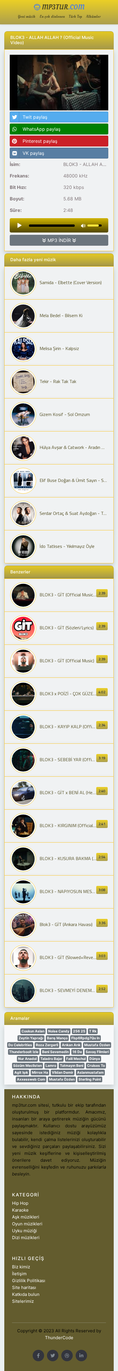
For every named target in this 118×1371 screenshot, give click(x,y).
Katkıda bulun (26, 1294)
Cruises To (96, 1065)
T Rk (93, 1031)
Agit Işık (21, 1072)
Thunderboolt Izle (23, 1052)
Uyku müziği (24, 1230)
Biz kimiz (21, 1267)
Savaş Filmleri (97, 1052)
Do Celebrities (20, 1045)
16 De (77, 1052)
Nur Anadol (27, 1058)
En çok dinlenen (52, 17)
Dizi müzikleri (26, 1237)
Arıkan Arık (71, 1045)
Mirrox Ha (40, 1072)
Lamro (51, 1065)
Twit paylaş (35, 117)
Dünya (94, 1058)
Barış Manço (57, 1038)
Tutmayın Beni (71, 1065)
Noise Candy (58, 1031)
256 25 (79, 1031)
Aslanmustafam (90, 1072)
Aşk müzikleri (25, 1217)
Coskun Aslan (32, 1031)
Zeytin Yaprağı (31, 1038)
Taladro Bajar (51, 1058)
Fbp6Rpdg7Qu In (85, 1038)
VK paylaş (33, 153)
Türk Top (75, 17)
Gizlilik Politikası (28, 1280)
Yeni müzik (27, 17)
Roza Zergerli (47, 1045)
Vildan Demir (62, 1072)
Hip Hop (20, 1203)
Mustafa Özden (97, 1045)
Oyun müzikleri (27, 1224)
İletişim (19, 1273)
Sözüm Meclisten (27, 1065)
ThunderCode (59, 1337)
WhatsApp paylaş (41, 129)
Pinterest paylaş (40, 141)
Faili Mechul (76, 1058)
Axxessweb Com (31, 1079)
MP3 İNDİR (59, 240)
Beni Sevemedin (55, 1052)
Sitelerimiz (23, 1301)
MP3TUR (62, 7)
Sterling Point (89, 1079)
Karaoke (20, 1210)
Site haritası (24, 1287)
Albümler (93, 17)
